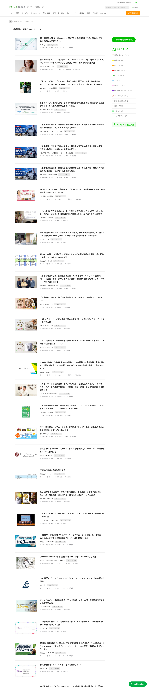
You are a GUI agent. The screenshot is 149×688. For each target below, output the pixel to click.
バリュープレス (17, 7)
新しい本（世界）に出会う (123, 91)
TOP (12, 13)
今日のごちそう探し (121, 96)
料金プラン (129, 2)
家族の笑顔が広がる (121, 101)
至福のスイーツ (119, 86)
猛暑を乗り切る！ (120, 60)
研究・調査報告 (58, 13)
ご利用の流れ (121, 2)
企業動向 (81, 13)
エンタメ (103, 13)
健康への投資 (118, 106)
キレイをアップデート (122, 116)
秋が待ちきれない (120, 70)
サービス (25, 13)
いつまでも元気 (119, 65)
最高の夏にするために (122, 55)
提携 (88, 13)
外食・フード (71, 13)
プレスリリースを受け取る (125, 125)
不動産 (95, 13)
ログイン (137, 2)
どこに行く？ (118, 80)
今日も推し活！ (119, 111)
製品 (17, 13)
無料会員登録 (133, 13)
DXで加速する (119, 75)
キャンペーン (35, 13)
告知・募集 (46, 13)
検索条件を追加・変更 (124, 40)
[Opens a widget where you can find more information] (138, 684)
